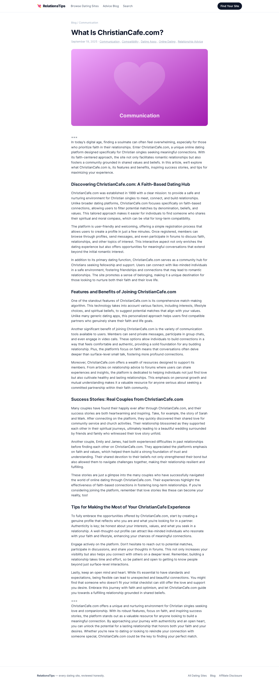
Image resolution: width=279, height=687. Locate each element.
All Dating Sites (197, 675)
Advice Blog (111, 6)
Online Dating (167, 41)
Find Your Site (230, 6)
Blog (73, 22)
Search (128, 6)
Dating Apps (149, 41)
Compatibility (130, 41)
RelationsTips (51, 6)
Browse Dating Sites (85, 6)
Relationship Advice (190, 41)
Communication (88, 22)
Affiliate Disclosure (230, 675)
